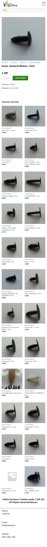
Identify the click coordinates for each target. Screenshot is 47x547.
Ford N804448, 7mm (32, 196)
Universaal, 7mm (8, 262)
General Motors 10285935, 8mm (34, 394)
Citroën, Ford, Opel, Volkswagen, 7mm (9, 229)
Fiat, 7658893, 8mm (32, 491)
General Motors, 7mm (32, 228)
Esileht (5, 62)
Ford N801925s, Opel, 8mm (12, 393)
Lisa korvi (20, 78)
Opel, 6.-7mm (30, 262)
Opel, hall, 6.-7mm (8, 130)
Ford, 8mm (6, 162)
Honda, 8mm (29, 459)
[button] (43, 4)
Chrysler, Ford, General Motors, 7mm (10, 328)
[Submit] (42, 10)
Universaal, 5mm (31, 130)
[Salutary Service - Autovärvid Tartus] (13, 4)
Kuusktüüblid (34, 62)
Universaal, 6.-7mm (32, 327)
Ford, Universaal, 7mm (33, 293)
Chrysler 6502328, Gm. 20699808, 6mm (10, 294)
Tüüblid (22, 62)
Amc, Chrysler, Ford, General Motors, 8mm (32, 163)
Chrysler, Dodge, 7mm (10, 196)
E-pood (14, 62)
